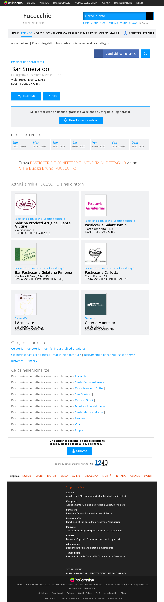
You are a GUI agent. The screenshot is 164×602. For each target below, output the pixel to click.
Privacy (70, 593)
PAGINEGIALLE (61, 3)
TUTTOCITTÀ (109, 585)
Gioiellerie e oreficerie (93, 504)
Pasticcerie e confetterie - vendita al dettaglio (40, 218)
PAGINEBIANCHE (123, 3)
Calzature (110, 504)
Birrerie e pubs (105, 556)
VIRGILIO (44, 3)
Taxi (68, 530)
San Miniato (83, 394)
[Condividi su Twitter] (145, 53)
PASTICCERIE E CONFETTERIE (28, 62)
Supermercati (73, 547)
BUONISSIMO (75, 588)
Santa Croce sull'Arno (89, 382)
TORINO (123, 23)
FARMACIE (75, 33)
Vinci (78, 424)
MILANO (94, 23)
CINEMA (61, 33)
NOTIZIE (38, 33)
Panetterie (33, 348)
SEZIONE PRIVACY (117, 573)
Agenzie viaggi (78, 530)
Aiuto (123, 593)
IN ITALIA (143, 23)
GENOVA (133, 23)
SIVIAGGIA (129, 585)
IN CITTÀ (106, 476)
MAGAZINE (90, 33)
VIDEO (64, 476)
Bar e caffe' (21, 318)
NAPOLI (103, 23)
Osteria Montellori (100, 322)
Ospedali (81, 539)
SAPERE (76, 476)
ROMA (86, 23)
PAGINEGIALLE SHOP (85, 3)
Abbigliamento (73, 504)
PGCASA (105, 3)
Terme (109, 513)
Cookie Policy (85, 593)
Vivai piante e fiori (116, 496)
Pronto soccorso (95, 539)
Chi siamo (43, 593)
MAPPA (114, 33)
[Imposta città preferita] (13, 16)
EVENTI (50, 33)
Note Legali (57, 593)
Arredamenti (72, 496)
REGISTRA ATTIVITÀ (141, 33)
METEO (103, 33)
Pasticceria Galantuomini (106, 225)
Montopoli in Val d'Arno (90, 406)
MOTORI (51, 476)
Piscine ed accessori (95, 513)
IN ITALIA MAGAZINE (76, 573)
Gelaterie (17, 348)
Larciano (80, 418)
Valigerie (120, 504)
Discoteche (119, 556)
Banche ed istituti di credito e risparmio (86, 521)
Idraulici (102, 496)
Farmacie (70, 539)
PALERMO (113, 23)
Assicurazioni (114, 521)
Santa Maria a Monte (89, 412)
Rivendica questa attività (82, 120)
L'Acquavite (24, 322)
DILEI (120, 585)
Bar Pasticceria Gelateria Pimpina (43, 272)
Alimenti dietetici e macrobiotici (97, 547)
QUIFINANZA (142, 585)
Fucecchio (37, 15)
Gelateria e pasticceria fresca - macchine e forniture (46, 355)
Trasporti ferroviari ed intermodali (104, 530)
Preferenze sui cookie (106, 593)
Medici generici (112, 539)
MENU (139, 3)
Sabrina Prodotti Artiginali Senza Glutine (43, 225)
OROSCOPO (91, 476)
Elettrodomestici (88, 496)
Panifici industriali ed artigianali (65, 348)
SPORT (39, 476)
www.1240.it (87, 463)
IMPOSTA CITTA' (97, 573)
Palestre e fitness (75, 513)
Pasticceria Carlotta (101, 272)
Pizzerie (32, 361)
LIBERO (31, 3)
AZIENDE (26, 33)
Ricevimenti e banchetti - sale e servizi (110, 355)
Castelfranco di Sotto (89, 388)
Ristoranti (90, 318)
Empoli (79, 430)
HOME (15, 33)
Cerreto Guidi (84, 400)
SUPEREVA (89, 588)
